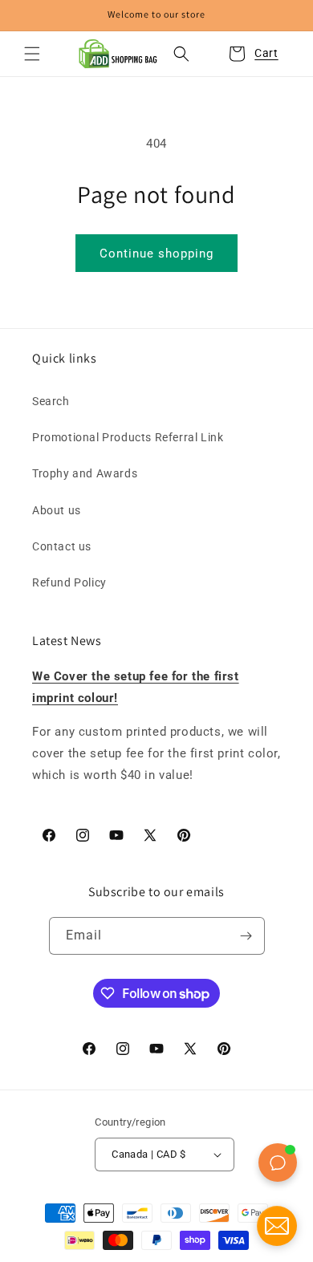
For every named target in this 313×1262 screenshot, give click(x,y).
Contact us (61, 546)
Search (51, 401)
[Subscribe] (246, 936)
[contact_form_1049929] (277, 1226)
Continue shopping (156, 253)
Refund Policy (69, 582)
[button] (32, 53)
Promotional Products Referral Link (127, 437)
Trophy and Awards (84, 473)
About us (56, 510)
